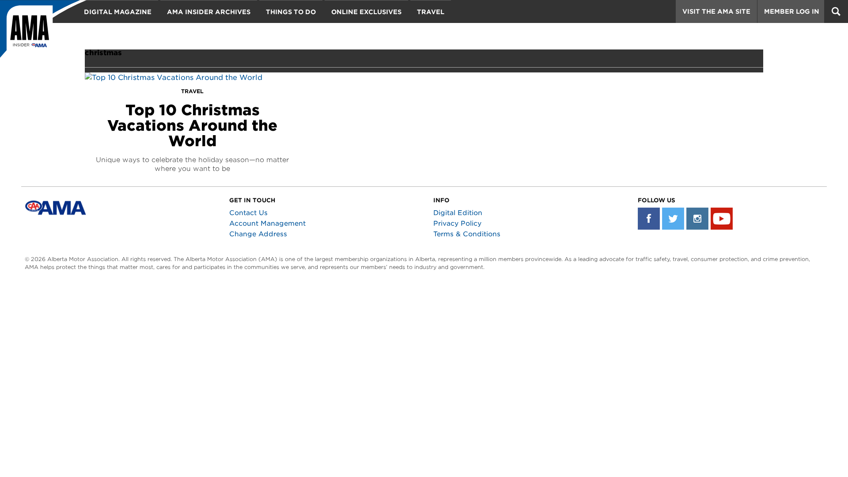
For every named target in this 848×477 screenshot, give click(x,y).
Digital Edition (457, 213)
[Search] (836, 11)
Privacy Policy (457, 223)
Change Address (258, 234)
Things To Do (291, 11)
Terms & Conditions (466, 234)
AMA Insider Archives (208, 11)
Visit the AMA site (716, 11)
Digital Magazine (117, 11)
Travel (430, 11)
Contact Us (248, 213)
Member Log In (791, 11)
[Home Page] (43, 33)
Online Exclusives (366, 11)
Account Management (267, 223)
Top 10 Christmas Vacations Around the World (192, 125)
